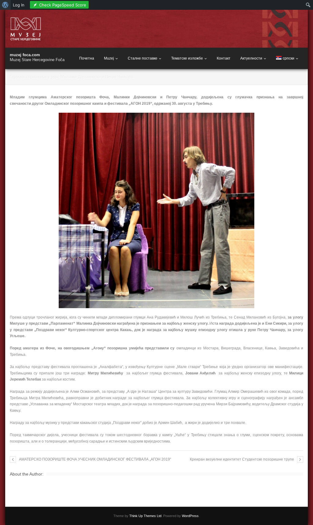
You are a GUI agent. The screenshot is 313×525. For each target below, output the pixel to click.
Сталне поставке (142, 58)
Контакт (223, 58)
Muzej (109, 58)
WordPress (190, 516)
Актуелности (251, 58)
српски (288, 58)
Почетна (86, 58)
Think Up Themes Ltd (145, 516)
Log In (18, 4)
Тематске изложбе (187, 58)
